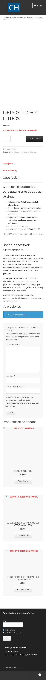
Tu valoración (13, 344)
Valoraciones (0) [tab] (10, 170)
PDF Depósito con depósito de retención (20, 130)
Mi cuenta (7, 676)
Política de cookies (11, 651)
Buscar (23, 676)
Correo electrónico (15, 386)
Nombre (10, 376)
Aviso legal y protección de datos (16, 648)
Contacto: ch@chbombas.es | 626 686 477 (21, 655)
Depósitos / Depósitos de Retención (20, 17)
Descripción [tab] (8, 164)
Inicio (6, 17)
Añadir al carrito (34, 139)
